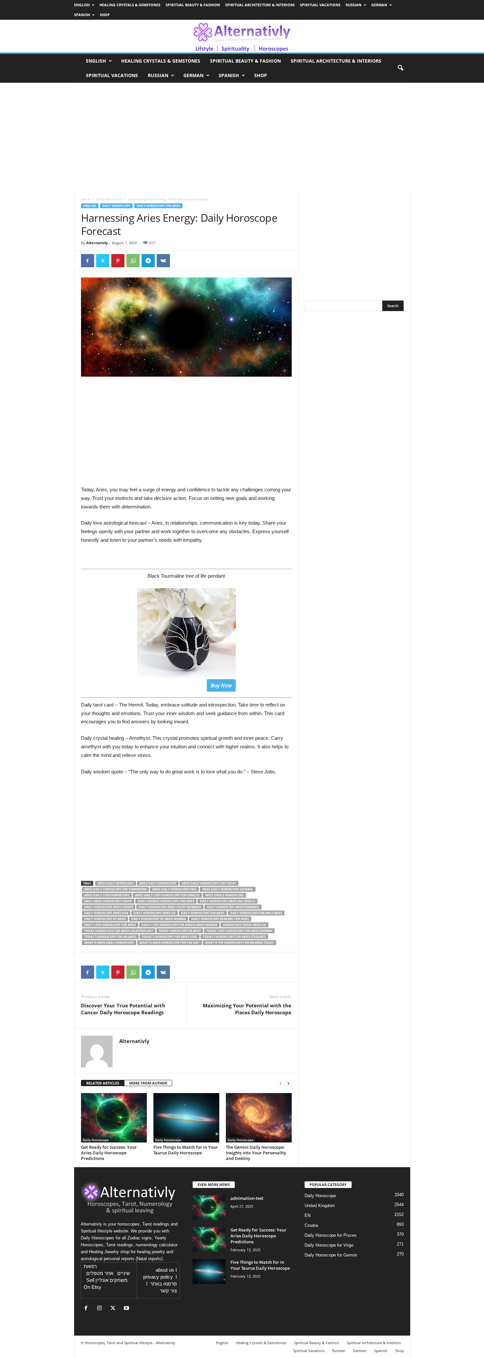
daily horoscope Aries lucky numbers (170, 907)
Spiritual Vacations (320, 4)
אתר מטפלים (99, 1273)
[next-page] (288, 1083)
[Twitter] (102, 260)
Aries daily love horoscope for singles (167, 895)
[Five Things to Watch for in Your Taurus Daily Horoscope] (186, 1117)
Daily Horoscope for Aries (158, 206)
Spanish (82, 14)
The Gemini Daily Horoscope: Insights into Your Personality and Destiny (256, 1152)
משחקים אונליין (111, 1280)
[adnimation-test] (209, 1207)
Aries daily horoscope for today (209, 883)
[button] (400, 68)
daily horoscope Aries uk (154, 913)
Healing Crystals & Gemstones (129, 4)
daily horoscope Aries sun (106, 913)
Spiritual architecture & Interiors (260, 4)
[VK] (163, 260)
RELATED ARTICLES (102, 1083)
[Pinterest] (117, 260)
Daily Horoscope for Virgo (329, 1245)
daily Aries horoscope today (108, 901)
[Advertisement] (186, 830)
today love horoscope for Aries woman (239, 931)
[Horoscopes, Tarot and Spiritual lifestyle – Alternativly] (242, 36)
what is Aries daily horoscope (109, 942)
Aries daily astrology (115, 883)
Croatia (311, 1225)
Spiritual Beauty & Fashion (193, 4)
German (379, 4)
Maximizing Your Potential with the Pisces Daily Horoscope (247, 1009)
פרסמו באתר (163, 1283)
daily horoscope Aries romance (233, 907)
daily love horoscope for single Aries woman (179, 925)
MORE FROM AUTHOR (148, 1083)
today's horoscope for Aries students (234, 937)
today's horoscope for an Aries (110, 937)
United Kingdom (320, 1205)
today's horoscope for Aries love (169, 937)
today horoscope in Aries (180, 931)
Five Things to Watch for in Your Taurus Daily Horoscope (185, 1150)
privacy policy (158, 1277)
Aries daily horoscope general (227, 889)
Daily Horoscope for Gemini (331, 1255)
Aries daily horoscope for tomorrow (115, 889)
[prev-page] (280, 1083)
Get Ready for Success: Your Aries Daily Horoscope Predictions (109, 1152)
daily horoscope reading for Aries (220, 919)
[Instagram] (101, 1308)
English (82, 4)
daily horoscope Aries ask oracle (227, 901)
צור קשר (168, 1290)
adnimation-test (246, 1198)
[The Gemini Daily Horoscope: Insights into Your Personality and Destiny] (259, 1117)
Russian (354, 4)
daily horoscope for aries (203, 913)
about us (165, 1270)
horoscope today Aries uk (244, 925)
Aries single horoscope (224, 895)
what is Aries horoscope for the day (170, 942)
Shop (105, 14)
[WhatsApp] (133, 260)
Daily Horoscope (109, 199)
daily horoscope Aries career (108, 907)
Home (85, 199)
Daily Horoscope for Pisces (331, 1235)
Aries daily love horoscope (106, 895)
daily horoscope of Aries (105, 919)
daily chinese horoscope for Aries (166, 901)
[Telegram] (148, 260)
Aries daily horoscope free (174, 889)
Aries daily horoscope (157, 883)
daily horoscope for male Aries (256, 913)
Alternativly (97, 242)
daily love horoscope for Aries (110, 925)
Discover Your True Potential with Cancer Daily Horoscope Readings (123, 1009)
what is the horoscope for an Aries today (239, 942)
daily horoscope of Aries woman (158, 919)
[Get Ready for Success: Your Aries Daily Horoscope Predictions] (114, 1117)
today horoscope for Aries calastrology (118, 931)
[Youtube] (127, 1308)
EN (307, 1215)
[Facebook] (87, 260)
